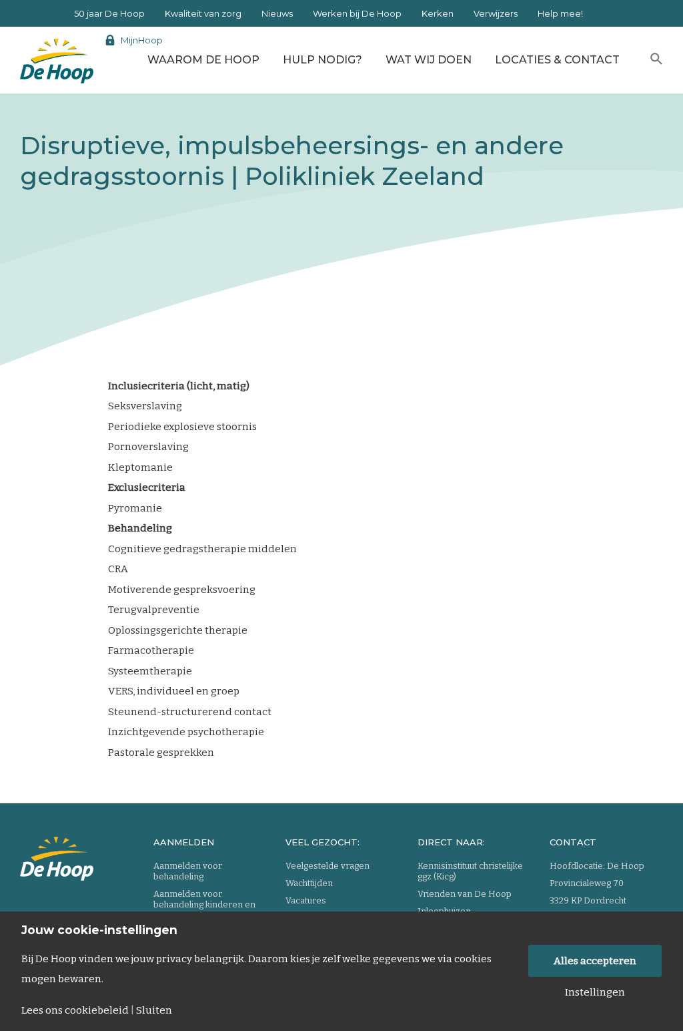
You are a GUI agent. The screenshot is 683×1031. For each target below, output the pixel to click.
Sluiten (154, 1011)
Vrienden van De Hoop (465, 894)
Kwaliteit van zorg (203, 13)
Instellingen (595, 993)
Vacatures (305, 900)
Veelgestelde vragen (327, 866)
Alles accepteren (595, 961)
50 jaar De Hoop (109, 13)
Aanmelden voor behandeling (187, 871)
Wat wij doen (429, 59)
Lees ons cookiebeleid (75, 1011)
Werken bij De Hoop (357, 13)
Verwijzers (496, 13)
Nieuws (277, 13)
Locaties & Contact (557, 59)
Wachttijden (309, 883)
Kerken (438, 13)
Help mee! (560, 13)
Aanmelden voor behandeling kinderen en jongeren (204, 904)
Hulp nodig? (322, 59)
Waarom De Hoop (203, 59)
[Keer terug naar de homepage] (56, 57)
